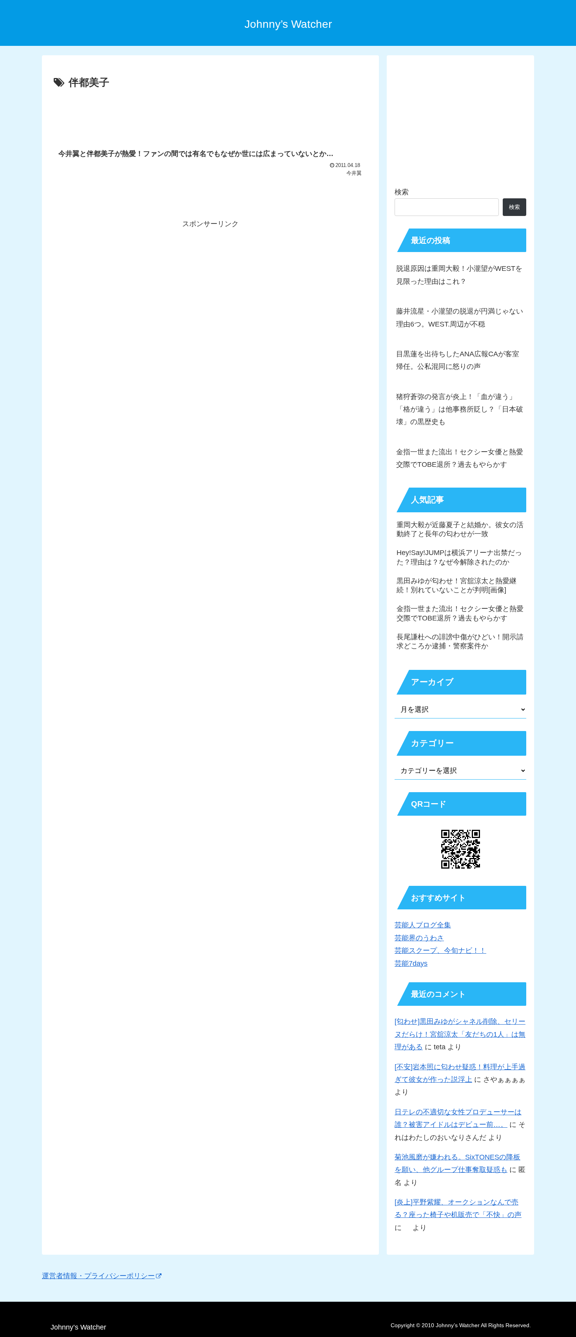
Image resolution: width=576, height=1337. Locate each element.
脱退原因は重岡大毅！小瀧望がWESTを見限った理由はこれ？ (459, 275)
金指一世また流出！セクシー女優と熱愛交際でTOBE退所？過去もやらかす (459, 458)
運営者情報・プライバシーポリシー (98, 1276)
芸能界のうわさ (419, 938)
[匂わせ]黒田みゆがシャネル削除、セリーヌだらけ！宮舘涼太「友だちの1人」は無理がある (460, 1034)
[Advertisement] (210, 113)
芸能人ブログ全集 (423, 925)
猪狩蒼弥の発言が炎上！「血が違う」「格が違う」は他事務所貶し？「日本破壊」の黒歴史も (459, 409)
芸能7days (411, 963)
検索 (402, 192)
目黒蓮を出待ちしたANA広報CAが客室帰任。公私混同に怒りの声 (457, 360)
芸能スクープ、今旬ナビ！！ (440, 950)
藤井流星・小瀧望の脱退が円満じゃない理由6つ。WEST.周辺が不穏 (459, 317)
